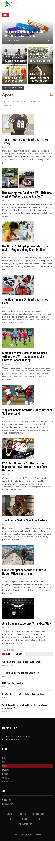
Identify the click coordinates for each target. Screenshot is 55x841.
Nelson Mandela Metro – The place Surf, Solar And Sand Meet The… (40, 59)
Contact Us (6, 799)
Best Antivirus (7, 781)
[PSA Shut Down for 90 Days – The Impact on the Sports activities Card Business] (18, 448)
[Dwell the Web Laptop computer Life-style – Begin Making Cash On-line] (18, 231)
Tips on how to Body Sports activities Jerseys (25, 141)
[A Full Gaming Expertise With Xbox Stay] (18, 608)
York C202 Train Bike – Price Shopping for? (21, 661)
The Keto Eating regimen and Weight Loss (20, 672)
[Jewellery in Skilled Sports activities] (18, 505)
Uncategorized (36, 101)
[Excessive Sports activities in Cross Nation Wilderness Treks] (18, 555)
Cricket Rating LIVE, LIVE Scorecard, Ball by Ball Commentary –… (15, 59)
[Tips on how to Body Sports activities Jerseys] (18, 124)
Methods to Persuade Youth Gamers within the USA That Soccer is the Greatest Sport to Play (24, 356)
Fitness (16, 101)
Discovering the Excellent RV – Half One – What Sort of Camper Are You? (27, 194)
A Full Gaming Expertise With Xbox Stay (26, 623)
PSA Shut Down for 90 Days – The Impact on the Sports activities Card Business (25, 466)
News (4, 757)
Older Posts (10, 650)
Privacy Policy (7, 803)
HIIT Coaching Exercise (12, 683)
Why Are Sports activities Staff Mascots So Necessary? (27, 411)
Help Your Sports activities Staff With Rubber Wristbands (25, 33)
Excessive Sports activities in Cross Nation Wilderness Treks (24, 571)
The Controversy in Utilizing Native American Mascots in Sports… (14, 79)
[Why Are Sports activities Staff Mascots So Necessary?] (18, 395)
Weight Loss (8, 105)
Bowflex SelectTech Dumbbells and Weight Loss (23, 694)
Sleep (25, 101)
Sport (5, 15)
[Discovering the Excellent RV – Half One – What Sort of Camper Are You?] (18, 178)
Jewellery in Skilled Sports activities (24, 520)
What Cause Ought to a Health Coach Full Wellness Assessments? (24, 706)
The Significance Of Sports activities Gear (25, 301)
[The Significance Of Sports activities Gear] (18, 285)
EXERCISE (7, 101)
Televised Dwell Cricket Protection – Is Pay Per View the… (39, 79)
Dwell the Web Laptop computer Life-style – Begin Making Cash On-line (25, 248)
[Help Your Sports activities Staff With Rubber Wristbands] (27, 28)
